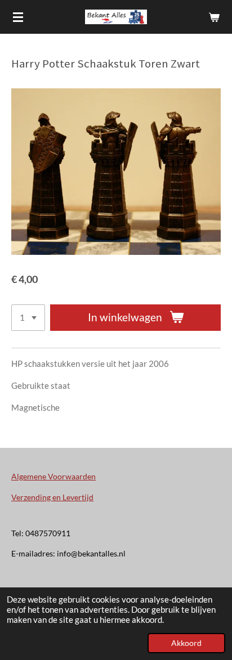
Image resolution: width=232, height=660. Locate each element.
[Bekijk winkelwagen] (214, 17)
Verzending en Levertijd (52, 497)
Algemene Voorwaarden (53, 476)
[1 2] (28, 317)
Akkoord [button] (186, 643)
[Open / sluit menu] (18, 17)
